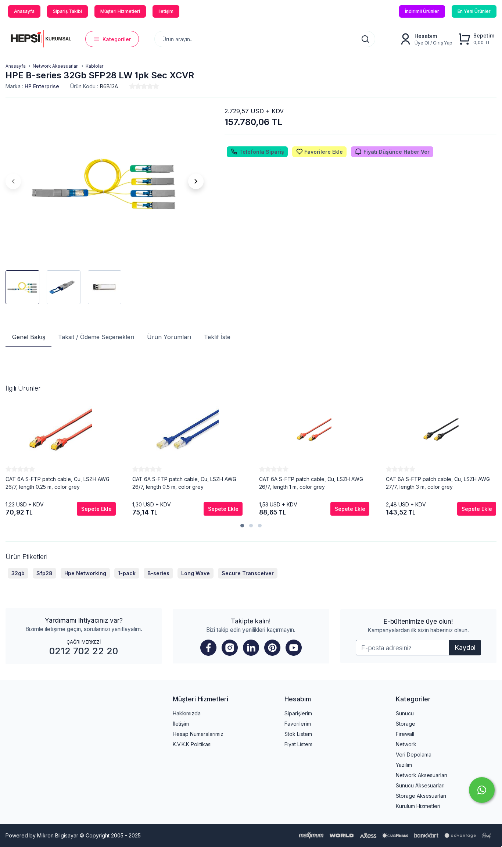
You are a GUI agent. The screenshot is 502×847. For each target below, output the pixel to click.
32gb (18, 573)
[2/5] (135, 86)
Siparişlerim (298, 713)
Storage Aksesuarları (421, 796)
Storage (405, 723)
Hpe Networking (85, 573)
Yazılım (404, 765)
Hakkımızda (187, 713)
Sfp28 (44, 573)
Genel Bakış (28, 337)
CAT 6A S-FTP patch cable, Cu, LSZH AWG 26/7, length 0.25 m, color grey (58, 483)
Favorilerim (297, 723)
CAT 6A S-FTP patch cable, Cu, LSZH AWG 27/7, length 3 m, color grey (438, 483)
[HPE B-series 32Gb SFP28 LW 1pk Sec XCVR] (104, 181)
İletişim (181, 723)
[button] (242, 525)
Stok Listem (298, 734)
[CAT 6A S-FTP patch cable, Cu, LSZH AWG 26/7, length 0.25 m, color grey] (61, 429)
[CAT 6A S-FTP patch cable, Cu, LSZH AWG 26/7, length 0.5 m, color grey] (187, 429)
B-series (158, 573)
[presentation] (13, 181)
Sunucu (405, 713)
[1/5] (132, 86)
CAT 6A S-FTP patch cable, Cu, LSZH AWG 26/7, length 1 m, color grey (311, 483)
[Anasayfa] (40, 39)
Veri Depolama (413, 754)
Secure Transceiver (248, 573)
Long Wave (195, 573)
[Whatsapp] (482, 790)
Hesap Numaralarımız (198, 734)
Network (406, 744)
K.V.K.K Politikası (192, 744)
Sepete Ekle (96, 509)
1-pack (127, 573)
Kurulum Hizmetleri (418, 806)
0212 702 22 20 (83, 650)
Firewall (405, 734)
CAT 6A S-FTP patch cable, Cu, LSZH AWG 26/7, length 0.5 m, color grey (184, 483)
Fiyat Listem (298, 744)
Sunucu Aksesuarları (420, 785)
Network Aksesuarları (421, 775)
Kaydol (465, 647)
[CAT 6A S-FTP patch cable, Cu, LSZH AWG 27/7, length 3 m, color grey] (441, 429)
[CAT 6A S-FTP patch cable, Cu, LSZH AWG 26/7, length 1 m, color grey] (314, 429)
